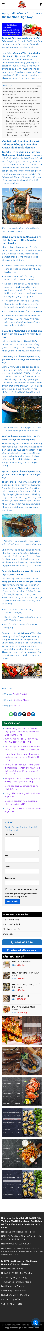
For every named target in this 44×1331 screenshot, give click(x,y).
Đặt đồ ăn (8, 934)
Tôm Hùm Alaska (20, 700)
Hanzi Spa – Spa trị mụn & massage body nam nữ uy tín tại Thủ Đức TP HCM (22, 757)
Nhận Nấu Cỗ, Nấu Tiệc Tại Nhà (16, 1273)
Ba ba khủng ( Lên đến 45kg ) (15, 1295)
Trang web (10, 878)
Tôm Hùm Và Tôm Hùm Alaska (16, 1282)
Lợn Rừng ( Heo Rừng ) (12, 1286)
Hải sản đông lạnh (12, 924)
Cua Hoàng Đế (20, 694)
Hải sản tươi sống (11, 920)
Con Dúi (16, 706)
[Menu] (3, 4)
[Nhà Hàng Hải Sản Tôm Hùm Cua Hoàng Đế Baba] (22, 4)
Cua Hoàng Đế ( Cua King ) (14, 1277)
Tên (7, 855)
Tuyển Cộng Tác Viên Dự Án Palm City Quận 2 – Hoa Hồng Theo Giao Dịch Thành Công (22, 731)
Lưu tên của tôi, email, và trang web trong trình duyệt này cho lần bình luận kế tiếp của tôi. (21, 893)
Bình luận (9, 834)
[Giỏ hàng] (41, 4)
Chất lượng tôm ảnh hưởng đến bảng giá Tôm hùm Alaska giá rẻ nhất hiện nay (23, 112)
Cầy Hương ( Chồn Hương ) (14, 1291)
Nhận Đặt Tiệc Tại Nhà (12, 1269)
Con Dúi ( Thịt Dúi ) (10, 1299)
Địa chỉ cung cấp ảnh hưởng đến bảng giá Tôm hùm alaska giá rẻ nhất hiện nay (22, 127)
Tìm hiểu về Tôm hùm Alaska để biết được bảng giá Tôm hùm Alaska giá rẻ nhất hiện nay (20, 92)
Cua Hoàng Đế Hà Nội (11, 1304)
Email (7, 867)
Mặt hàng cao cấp (11, 929)
